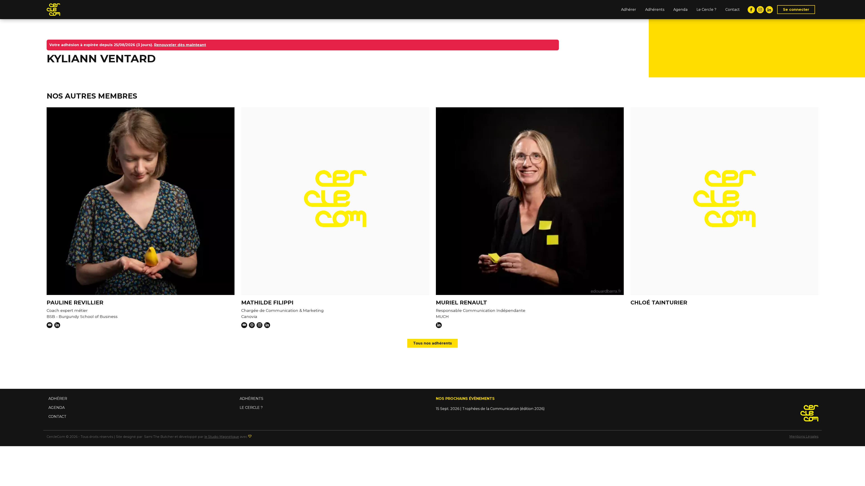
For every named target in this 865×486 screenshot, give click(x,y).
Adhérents (654, 9)
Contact (732, 9)
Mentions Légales (803, 436)
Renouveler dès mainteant (180, 45)
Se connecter (796, 9)
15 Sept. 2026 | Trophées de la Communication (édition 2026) (490, 409)
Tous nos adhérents (432, 343)
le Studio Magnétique (221, 437)
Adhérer (628, 9)
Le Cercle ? (706, 9)
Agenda (680, 9)
